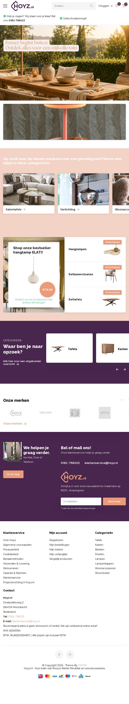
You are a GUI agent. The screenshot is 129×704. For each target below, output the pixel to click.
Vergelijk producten (60, 558)
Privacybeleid (11, 549)
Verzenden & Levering (16, 563)
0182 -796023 (70, 463)
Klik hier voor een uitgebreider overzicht (22, 363)
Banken (99, 549)
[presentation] (117, 369)
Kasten (99, 544)
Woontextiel (102, 572)
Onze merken (13, 423)
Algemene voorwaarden (17, 544)
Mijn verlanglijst (58, 554)
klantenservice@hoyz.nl (101, 463)
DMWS (82, 665)
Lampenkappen (104, 563)
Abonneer (114, 501)
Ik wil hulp (13, 474)
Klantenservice (11, 577)
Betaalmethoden (13, 558)
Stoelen (99, 554)
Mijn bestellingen (59, 544)
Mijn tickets (56, 549)
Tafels (98, 540)
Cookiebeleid (10, 554)
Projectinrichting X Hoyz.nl (18, 582)
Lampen (100, 558)
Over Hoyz (9, 540)
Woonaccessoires (105, 568)
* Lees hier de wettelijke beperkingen (78, 508)
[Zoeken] (92, 6)
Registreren (56, 540)
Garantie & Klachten (14, 572)
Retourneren (10, 568)
